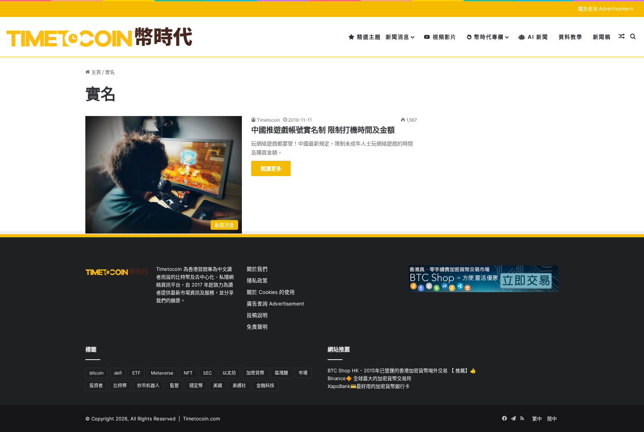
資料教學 (571, 37)
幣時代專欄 (488, 37)
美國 (217, 385)
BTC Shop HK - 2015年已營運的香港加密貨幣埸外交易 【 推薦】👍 (402, 370)
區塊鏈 (281, 373)
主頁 (95, 72)
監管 (174, 385)
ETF (136, 373)
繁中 (537, 419)
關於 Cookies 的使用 (271, 292)
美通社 (239, 385)
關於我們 (257, 269)
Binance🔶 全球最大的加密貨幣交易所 (369, 378)
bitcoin (96, 373)
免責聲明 (257, 327)
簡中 (552, 419)
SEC (207, 373)
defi (118, 373)
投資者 (96, 385)
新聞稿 (602, 37)
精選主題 (368, 37)
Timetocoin (268, 120)
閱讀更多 (271, 168)
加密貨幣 (255, 373)
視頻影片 (444, 37)
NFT (188, 373)
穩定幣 (196, 385)
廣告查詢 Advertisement (606, 9)
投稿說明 (257, 315)
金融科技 (265, 385)
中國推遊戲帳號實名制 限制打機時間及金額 (323, 130)
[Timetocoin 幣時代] (100, 36)
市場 (303, 373)
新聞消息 (398, 37)
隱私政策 (257, 281)
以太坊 (229, 373)
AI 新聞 (537, 37)
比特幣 (120, 385)
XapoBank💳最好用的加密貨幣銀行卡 (369, 386)
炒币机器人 (148, 385)
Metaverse (162, 373)
